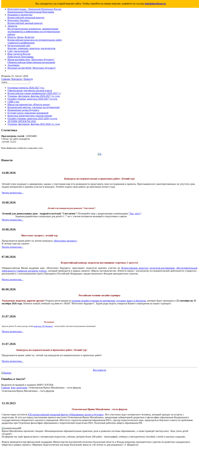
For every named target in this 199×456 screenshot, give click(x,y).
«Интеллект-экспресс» (65, 240)
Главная (5, 79)
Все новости (99, 370)
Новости (28, 79)
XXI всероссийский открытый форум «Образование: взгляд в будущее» (66, 414)
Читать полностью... (12, 192)
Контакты (17, 79)
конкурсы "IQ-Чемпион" (43, 326)
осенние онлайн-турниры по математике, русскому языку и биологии (109, 300)
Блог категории (19, 387)
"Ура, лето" (135, 213)
